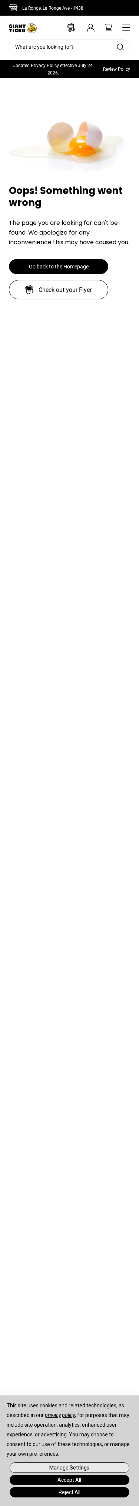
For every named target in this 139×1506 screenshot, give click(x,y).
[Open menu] (124, 28)
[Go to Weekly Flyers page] (68, 28)
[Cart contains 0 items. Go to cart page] (103, 28)
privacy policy (60, 1415)
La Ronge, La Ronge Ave (52, 8)
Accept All (69, 1480)
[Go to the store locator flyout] (15, 7)
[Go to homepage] (23, 27)
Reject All (69, 1492)
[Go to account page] (86, 28)
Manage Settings (69, 1468)
